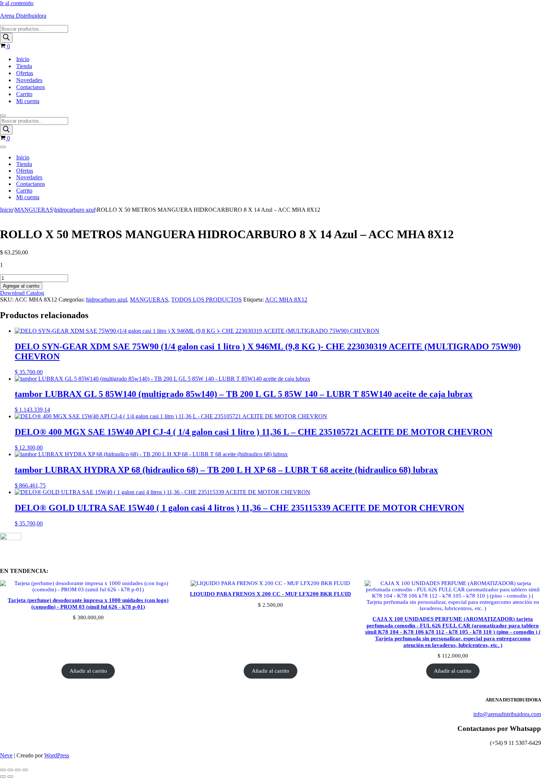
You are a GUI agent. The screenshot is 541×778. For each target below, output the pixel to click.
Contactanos (30, 87)
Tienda (24, 66)
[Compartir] (18, 770)
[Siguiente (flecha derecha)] (10, 776)
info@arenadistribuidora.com (507, 714)
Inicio (22, 59)
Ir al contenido (16, 3)
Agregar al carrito (21, 286)
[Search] (6, 38)
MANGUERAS (34, 210)
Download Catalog (22, 293)
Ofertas (24, 73)
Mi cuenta (27, 101)
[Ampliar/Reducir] (3, 770)
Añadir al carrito (88, 671)
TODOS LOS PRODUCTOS (206, 299)
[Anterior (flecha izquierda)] (3, 776)
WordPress (56, 755)
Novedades (29, 80)
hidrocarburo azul (74, 210)
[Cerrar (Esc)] (25, 770)
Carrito (24, 94)
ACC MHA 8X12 (286, 299)
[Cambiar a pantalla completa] (10, 770)
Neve (6, 755)
